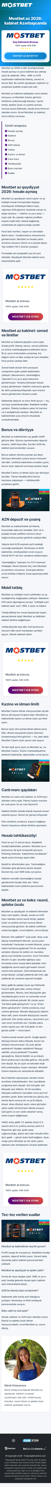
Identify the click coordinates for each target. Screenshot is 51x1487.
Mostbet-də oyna (25, 316)
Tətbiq (11, 149)
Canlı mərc (13, 159)
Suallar (11, 173)
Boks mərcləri (15, 168)
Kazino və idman (16, 154)
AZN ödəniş (14, 145)
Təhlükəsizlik (14, 163)
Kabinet (12, 135)
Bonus (11, 140)
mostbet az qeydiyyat (25, 55)
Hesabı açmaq (15, 131)
